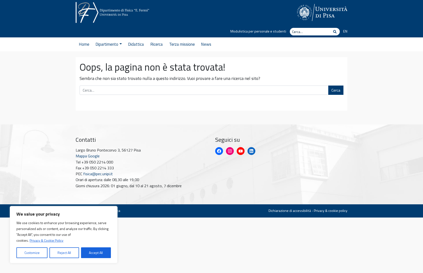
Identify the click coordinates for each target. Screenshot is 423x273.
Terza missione (182, 44)
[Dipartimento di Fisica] (112, 11)
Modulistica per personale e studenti (258, 31)
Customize (32, 252)
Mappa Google (88, 156)
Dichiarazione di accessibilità (290, 210)
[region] (64, 234)
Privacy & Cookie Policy (46, 240)
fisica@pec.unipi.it (98, 174)
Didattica (136, 44)
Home (84, 44)
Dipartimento (106, 44)
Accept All (96, 252)
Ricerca (156, 44)
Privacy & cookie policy (330, 210)
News (206, 44)
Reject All (64, 252)
